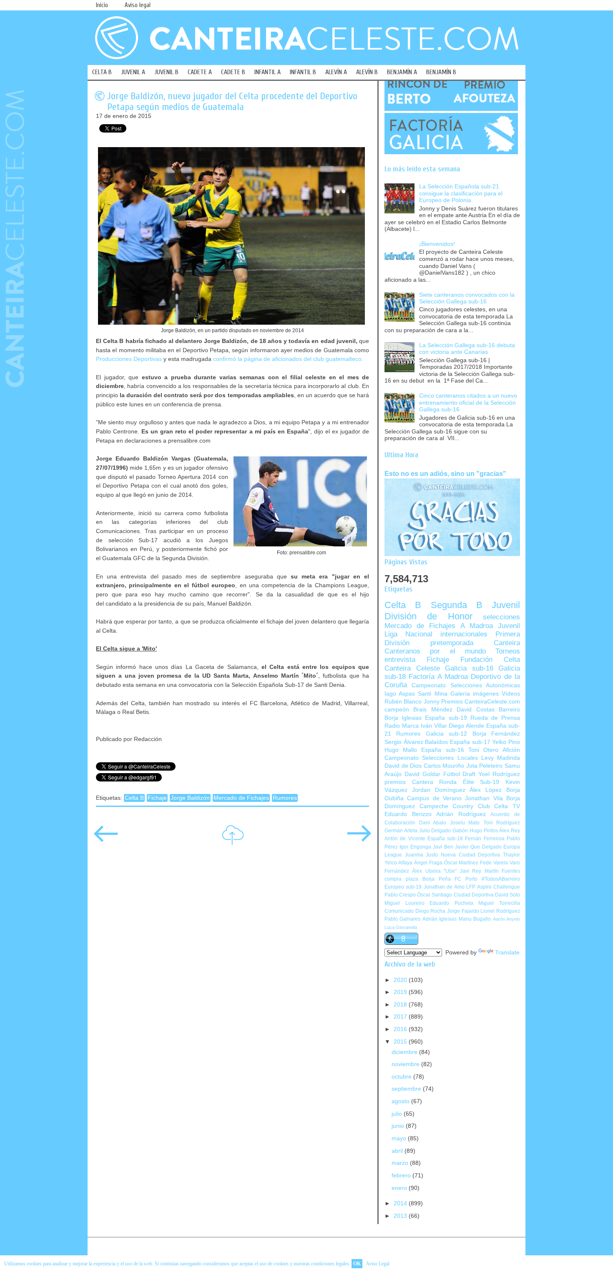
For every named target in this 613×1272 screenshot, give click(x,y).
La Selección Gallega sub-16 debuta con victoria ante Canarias (467, 349)
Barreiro (509, 709)
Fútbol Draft (459, 774)
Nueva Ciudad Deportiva (470, 855)
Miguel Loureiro (404, 903)
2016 (401, 1029)
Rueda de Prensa (495, 718)
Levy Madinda (500, 758)
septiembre (407, 1089)
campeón (396, 709)
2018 (401, 1005)
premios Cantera (408, 782)
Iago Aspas (399, 694)
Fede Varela (494, 863)
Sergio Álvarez (403, 742)
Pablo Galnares (402, 919)
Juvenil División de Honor (452, 610)
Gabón (460, 831)
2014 (401, 1203)
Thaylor (511, 855)
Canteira (507, 643)
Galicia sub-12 (446, 734)
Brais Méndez (432, 709)
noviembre (406, 1064)
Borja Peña (436, 879)
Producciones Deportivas (129, 359)
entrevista (399, 660)
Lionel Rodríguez (500, 911)
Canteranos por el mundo (435, 651)
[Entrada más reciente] (106, 839)
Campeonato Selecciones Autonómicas (466, 685)
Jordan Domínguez (438, 790)
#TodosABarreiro (501, 879)
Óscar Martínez (461, 863)
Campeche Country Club (455, 806)
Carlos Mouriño (444, 766)
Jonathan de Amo (444, 887)
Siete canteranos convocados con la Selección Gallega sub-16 (467, 298)
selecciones (501, 617)
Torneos (507, 651)
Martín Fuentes (502, 871)
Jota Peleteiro (484, 766)
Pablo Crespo (400, 895)
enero (400, 1188)
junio (399, 1126)
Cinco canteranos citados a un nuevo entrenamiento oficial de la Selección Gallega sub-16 (468, 403)
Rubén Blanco (403, 702)
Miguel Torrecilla (499, 903)
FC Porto (466, 879)
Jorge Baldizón (190, 798)
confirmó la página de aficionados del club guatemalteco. (288, 359)
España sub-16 (442, 750)
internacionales (463, 634)
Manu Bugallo (475, 919)
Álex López (486, 790)
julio (398, 1114)
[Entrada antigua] (359, 839)
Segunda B (456, 605)
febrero (402, 1175)
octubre (402, 1077)
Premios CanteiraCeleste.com (480, 702)
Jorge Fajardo (463, 911)
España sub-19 (446, 718)
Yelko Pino (506, 742)
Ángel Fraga (428, 863)
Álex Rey (509, 831)
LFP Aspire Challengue (493, 887)
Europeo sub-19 (403, 887)
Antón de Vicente (404, 838)
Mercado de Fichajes (241, 798)
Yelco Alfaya (398, 863)
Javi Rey (470, 871)
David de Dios (403, 766)
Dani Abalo (433, 823)
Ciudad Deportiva (474, 895)
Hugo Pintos (484, 831)
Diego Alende (466, 726)
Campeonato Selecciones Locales (431, 758)
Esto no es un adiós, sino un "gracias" (445, 473)
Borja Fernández (496, 734)
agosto (401, 1101)
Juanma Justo (421, 855)
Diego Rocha (430, 911)
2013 (401, 1216)
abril (398, 1151)
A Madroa (476, 626)
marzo (401, 1163)
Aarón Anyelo (506, 918)
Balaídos (436, 742)
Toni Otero (483, 750)
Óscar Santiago (434, 895)
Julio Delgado (435, 831)
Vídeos (511, 694)
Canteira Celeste (412, 668)
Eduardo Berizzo (408, 814)
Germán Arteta (400, 831)
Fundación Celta (490, 660)
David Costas (475, 709)
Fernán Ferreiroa (484, 838)
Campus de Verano (434, 798)
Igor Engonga (415, 847)
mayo (400, 1138)
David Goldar (422, 774)
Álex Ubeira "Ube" (434, 871)
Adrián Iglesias (439, 919)
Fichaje (157, 798)
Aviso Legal (377, 1264)
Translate (507, 952)
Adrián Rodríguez (461, 814)
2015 (401, 1042)
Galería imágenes (474, 694)
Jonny (432, 702)
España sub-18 (445, 838)
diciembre (405, 1052)
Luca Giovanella (400, 927)
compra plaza (401, 879)
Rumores (285, 798)
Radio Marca (401, 726)
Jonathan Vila (483, 798)
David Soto (507, 895)
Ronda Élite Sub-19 (469, 782)
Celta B (134, 798)
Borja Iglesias (403, 718)
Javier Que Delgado (478, 847)
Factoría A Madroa (438, 677)
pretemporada (451, 643)
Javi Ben (443, 847)
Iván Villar (434, 726)
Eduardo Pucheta (451, 903)
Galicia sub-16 (469, 668)
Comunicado (399, 911)
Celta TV (507, 806)
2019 (401, 992)
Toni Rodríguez (501, 823)
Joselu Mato (465, 823)
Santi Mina (432, 694)
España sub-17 (470, 742)
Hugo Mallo (400, 750)
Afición (511, 750)
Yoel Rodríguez (499, 774)
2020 (401, 980)
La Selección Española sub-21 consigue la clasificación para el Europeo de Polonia (460, 193)
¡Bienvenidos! (437, 244)
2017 (401, 1017)
